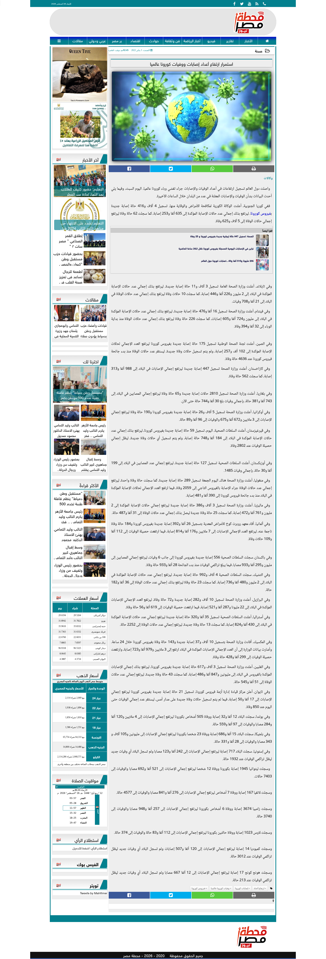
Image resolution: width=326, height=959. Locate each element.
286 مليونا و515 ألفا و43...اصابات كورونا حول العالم (227, 260)
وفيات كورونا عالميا (220, 888)
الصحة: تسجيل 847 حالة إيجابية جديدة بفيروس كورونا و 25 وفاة (222, 236)
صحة (258, 51)
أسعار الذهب (87, 674)
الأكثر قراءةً (89, 484)
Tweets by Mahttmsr (93, 892)
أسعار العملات (86, 597)
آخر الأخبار (90, 159)
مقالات (91, 299)
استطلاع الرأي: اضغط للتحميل (89, 847)
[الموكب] (79, 74)
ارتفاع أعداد (259, 888)
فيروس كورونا (261, 214)
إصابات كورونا (241, 888)
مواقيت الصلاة (85, 779)
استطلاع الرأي (86, 839)
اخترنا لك (90, 360)
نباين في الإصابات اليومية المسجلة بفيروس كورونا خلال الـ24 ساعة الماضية (216, 248)
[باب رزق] (79, 126)
